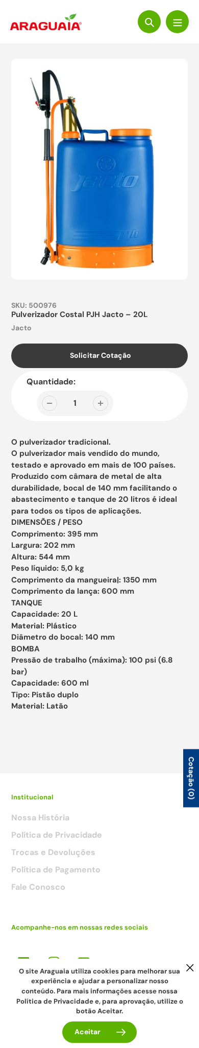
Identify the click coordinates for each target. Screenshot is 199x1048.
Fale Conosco (38, 887)
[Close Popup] (190, 967)
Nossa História (40, 817)
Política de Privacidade (56, 835)
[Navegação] (177, 21)
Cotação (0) (191, 778)
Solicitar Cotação (100, 355)
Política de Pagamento (56, 869)
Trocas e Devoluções (53, 852)
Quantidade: (51, 381)
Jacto (21, 327)
